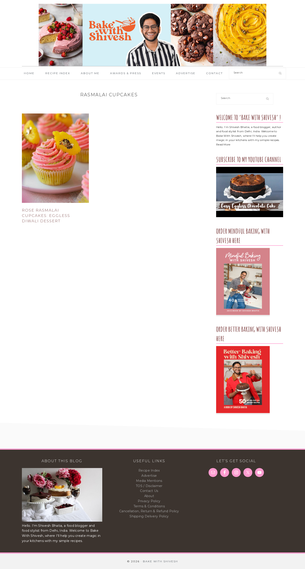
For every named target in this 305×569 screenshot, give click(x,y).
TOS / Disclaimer (149, 486)
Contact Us (149, 491)
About (149, 496)
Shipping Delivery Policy (149, 516)
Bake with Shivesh (152, 35)
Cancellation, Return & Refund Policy (149, 511)
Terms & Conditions (149, 506)
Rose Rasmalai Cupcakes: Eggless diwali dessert (46, 215)
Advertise (149, 476)
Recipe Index (149, 470)
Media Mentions (149, 481)
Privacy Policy (149, 501)
